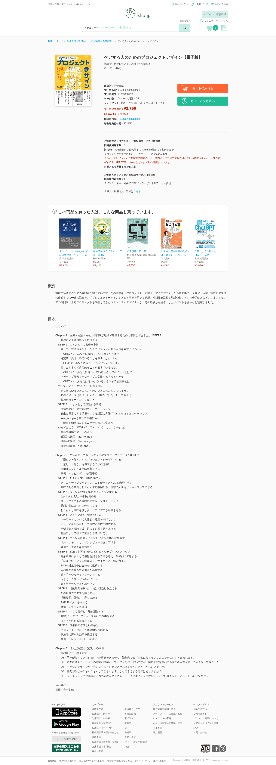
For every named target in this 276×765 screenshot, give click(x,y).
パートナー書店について (205, 718)
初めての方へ (181, 4)
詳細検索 (184, 21)
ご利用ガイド (201, 4)
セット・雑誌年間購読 (135, 742)
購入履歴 (157, 732)
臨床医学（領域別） (102, 723)
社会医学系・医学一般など (105, 732)
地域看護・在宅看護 (101, 41)
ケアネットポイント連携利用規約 (150, 761)
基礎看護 (96, 737)
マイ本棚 (157, 727)
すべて (59, 41)
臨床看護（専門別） (77, 41)
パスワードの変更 (162, 718)
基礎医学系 (97, 709)
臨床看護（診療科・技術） (105, 742)
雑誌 (126, 746)
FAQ (195, 727)
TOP (50, 41)
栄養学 (127, 723)
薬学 (126, 727)
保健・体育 (130, 737)
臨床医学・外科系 (101, 718)
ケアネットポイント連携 (205, 723)
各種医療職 (130, 713)
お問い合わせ (221, 4)
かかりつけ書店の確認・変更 (167, 723)
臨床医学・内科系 (101, 713)
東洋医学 (128, 718)
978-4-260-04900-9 (130, 119)
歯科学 (127, 732)
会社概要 (52, 761)
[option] (76, 243)
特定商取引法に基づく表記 (119, 761)
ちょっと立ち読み (203, 101)
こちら (137, 191)
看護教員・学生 (132, 709)
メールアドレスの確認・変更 (167, 713)
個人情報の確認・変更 (164, 709)
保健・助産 (97, 751)
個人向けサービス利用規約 (91, 761)
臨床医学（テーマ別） (103, 727)
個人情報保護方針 (67, 761)
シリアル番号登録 (66, 738)
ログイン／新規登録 (215, 14)
